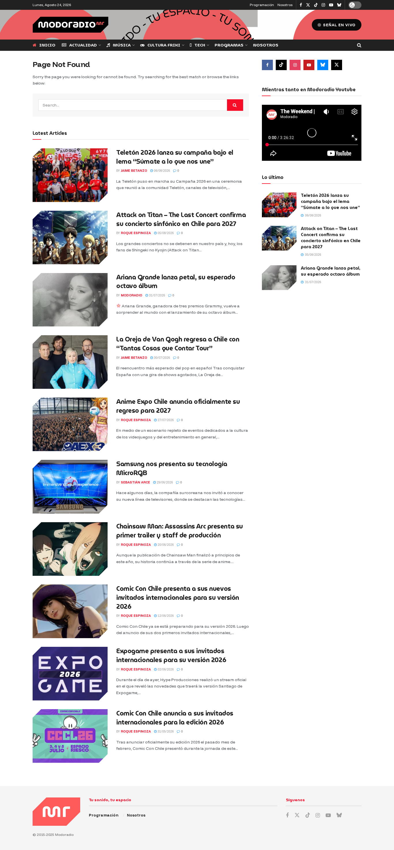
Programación (262, 5)
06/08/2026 (161, 171)
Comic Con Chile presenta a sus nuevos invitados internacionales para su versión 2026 (177, 598)
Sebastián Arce (135, 482)
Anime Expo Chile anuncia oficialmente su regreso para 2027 (178, 406)
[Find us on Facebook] (301, 5)
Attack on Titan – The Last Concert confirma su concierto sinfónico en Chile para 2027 (181, 219)
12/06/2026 (165, 616)
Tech (199, 45)
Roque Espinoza (136, 233)
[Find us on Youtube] (331, 5)
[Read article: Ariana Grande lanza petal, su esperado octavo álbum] (70, 300)
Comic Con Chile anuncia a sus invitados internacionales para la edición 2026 (174, 717)
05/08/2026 (165, 233)
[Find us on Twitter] (308, 5)
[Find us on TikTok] (316, 5)
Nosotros (284, 5)
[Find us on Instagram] (323, 5)
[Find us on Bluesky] (339, 5)
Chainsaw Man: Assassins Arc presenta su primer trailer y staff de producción (179, 530)
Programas (229, 45)
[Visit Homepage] (70, 25)
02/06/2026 (165, 669)
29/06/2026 (164, 482)
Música (122, 45)
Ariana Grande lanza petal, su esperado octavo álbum (175, 281)
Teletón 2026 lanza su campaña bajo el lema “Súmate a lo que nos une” (174, 157)
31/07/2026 (156, 295)
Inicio (47, 45)
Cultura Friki (163, 45)
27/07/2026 (165, 420)
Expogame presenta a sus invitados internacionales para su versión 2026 (171, 655)
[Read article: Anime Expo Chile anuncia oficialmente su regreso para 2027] (70, 424)
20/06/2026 (165, 545)
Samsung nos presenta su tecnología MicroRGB (171, 468)
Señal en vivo (339, 25)
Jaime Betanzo (134, 171)
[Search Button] (359, 45)
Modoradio (131, 295)
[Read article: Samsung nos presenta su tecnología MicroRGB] (70, 486)
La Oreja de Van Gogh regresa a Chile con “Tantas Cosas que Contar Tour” (177, 343)
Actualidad (83, 45)
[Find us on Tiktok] (281, 65)
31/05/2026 (165, 731)
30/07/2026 (161, 358)
